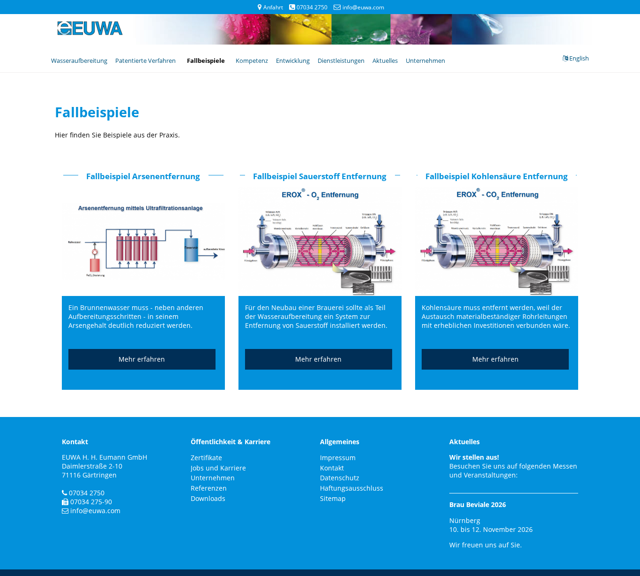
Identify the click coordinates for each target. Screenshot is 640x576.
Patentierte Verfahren (145, 60)
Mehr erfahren (142, 359)
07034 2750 (312, 7)
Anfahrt (273, 7)
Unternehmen (425, 60)
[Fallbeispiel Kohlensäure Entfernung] (496, 293)
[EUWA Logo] (90, 33)
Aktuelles (385, 60)
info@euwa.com (363, 7)
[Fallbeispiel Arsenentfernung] (143, 293)
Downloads (208, 498)
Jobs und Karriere (218, 467)
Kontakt (332, 467)
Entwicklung (293, 60)
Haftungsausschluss (351, 488)
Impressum (338, 457)
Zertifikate (206, 457)
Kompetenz (252, 60)
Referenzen (209, 488)
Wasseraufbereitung (79, 60)
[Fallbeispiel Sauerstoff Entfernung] (320, 293)
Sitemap (333, 498)
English (578, 58)
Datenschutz (339, 477)
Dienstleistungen (341, 60)
